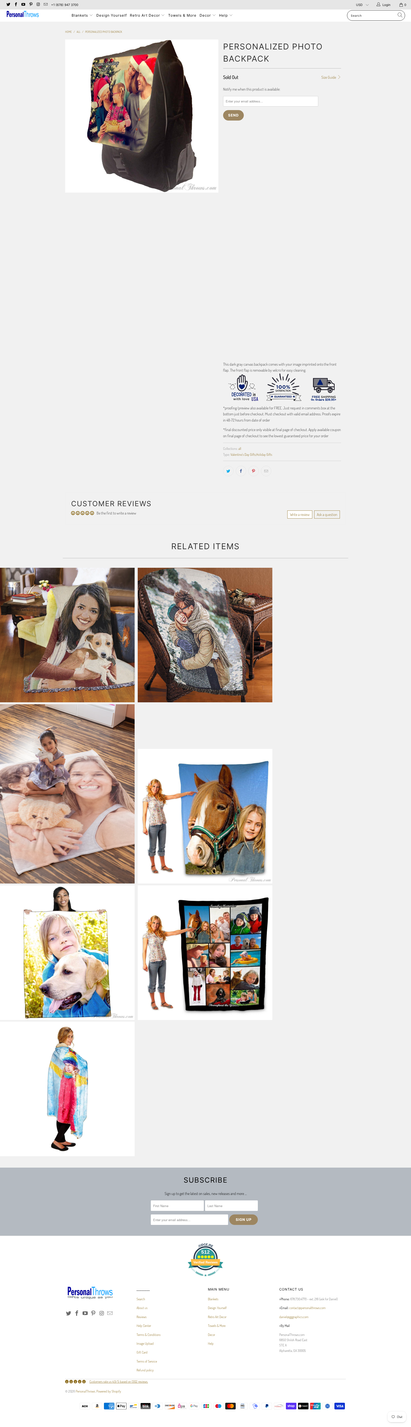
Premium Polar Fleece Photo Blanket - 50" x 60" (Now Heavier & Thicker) (67, 952)
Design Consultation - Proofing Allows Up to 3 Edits (261, 203)
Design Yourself (111, 15)
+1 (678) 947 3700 (64, 5)
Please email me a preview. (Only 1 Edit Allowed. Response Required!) (273, 191)
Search (141, 1299)
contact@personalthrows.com (307, 1308)
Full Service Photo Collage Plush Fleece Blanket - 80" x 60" (205, 952)
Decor (206, 15)
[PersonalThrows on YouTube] (23, 5)
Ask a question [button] (327, 514)
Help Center (144, 1326)
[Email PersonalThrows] (45, 5)
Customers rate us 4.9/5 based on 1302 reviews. (118, 1381)
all (239, 448)
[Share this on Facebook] (241, 471)
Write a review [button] (300, 514)
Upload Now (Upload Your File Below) (251, 158)
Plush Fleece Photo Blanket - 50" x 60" (67, 794)
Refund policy (145, 1370)
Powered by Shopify (108, 1391)
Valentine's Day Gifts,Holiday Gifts (251, 454)
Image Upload (232, 246)
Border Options (233, 294)
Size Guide (329, 77)
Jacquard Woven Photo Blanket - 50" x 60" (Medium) (205, 635)
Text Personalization (243, 262)
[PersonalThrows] (35, 15)
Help (224, 15)
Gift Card (142, 1352)
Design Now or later (237, 216)
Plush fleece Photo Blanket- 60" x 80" (205, 816)
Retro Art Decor (145, 15)
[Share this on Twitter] (228, 471)
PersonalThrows (85, 1391)
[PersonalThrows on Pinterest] (30, 5)
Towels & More (182, 15)
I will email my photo (277, 146)
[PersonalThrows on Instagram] (38, 5)
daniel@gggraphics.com (293, 1317)
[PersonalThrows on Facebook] (15, 5)
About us (142, 1308)
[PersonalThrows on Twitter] (8, 5)
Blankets (80, 15)
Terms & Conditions (149, 1335)
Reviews (142, 1317)
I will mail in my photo (241, 146)
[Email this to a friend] (266, 471)
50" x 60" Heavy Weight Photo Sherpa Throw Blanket (67, 1089)
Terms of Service (147, 1361)
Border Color (232, 336)
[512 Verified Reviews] (205, 1279)
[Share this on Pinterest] (253, 471)
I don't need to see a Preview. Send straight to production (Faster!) (271, 179)
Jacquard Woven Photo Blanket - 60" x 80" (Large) (67, 635)
